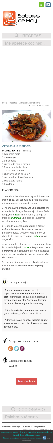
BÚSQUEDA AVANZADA (40, 105)
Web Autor (6, 427)
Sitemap (41, 427)
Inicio (4, 102)
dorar (17, 214)
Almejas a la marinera (29, 102)
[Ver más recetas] (26, 380)
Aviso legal (16, 427)
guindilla (16, 218)
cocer (26, 247)
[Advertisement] (26, 73)
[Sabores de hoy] (21, 18)
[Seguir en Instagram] (48, 4)
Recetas (13, 102)
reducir (37, 236)
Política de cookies (29, 427)
